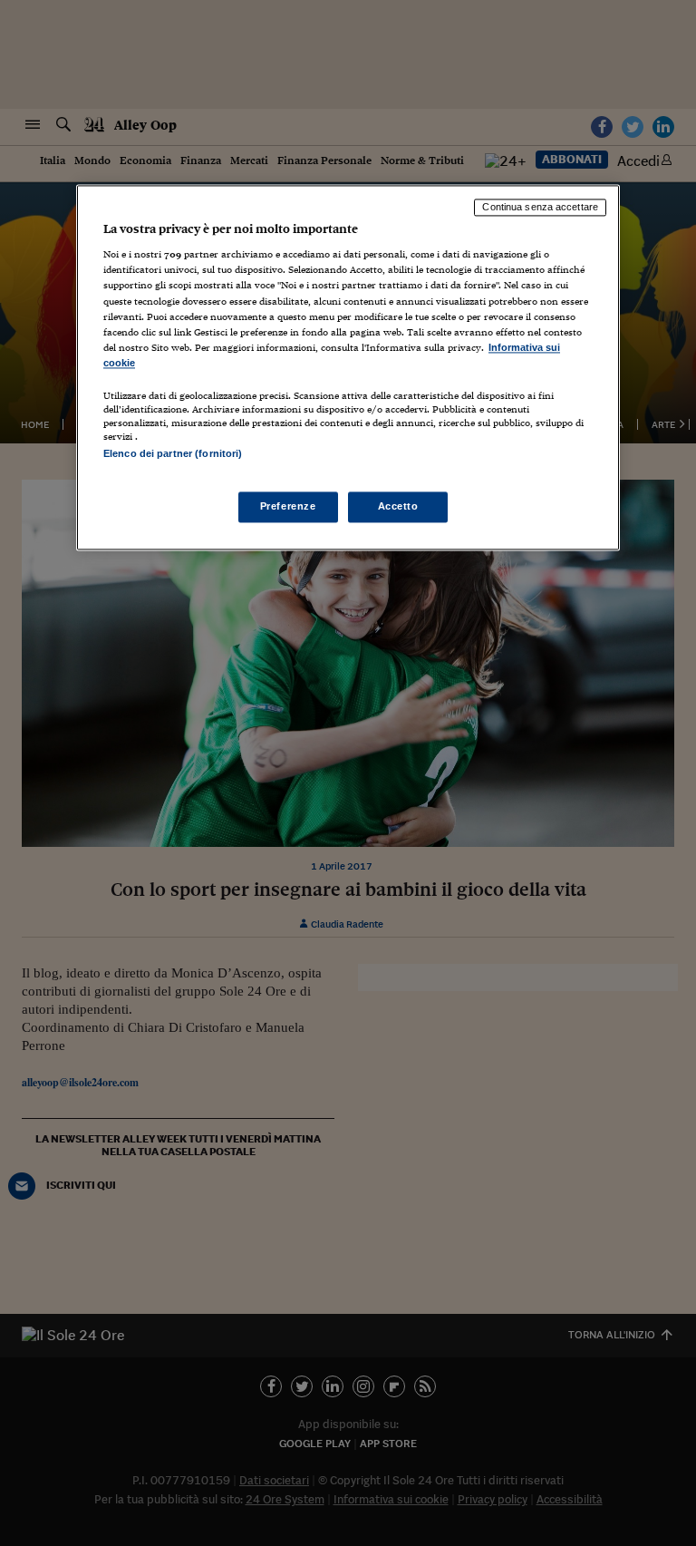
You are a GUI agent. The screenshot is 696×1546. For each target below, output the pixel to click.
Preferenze (288, 506)
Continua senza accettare (540, 206)
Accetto (398, 506)
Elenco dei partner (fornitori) (172, 453)
